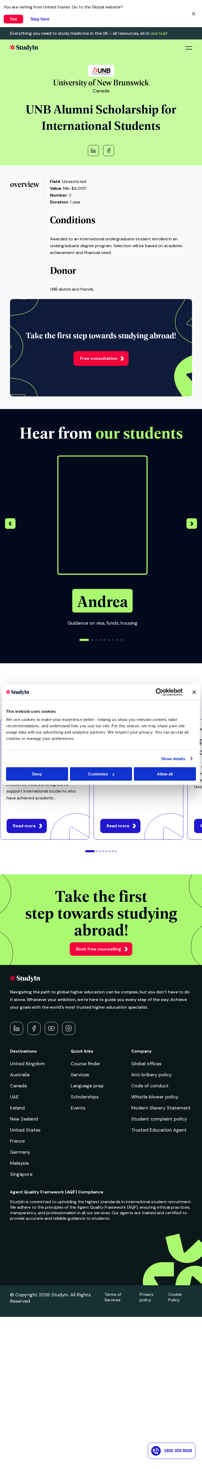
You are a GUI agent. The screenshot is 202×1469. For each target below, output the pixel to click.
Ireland (17, 1108)
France (17, 1141)
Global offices (146, 1063)
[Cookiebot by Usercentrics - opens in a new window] (160, 692)
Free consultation (98, 358)
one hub (158, 33)
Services (80, 1075)
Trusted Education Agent (158, 1130)
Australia (19, 1075)
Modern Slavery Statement (161, 1108)
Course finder (85, 1063)
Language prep (87, 1086)
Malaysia (19, 1163)
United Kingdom (27, 1063)
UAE (14, 1097)
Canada (18, 1086)
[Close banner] (194, 692)
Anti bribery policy (151, 1075)
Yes (13, 19)
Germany (20, 1152)
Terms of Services (112, 1297)
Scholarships (85, 1097)
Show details (173, 758)
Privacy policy (147, 1297)
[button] (191, 524)
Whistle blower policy (154, 1097)
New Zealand (24, 1119)
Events (78, 1108)
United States (25, 1130)
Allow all (165, 774)
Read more (24, 826)
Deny (37, 774)
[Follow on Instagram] (68, 1028)
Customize (98, 774)
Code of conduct (150, 1086)
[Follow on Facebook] (34, 1028)
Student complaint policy (159, 1119)
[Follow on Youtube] (51, 1028)
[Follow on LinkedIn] (16, 1028)
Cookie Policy (175, 1297)
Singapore (21, 1174)
